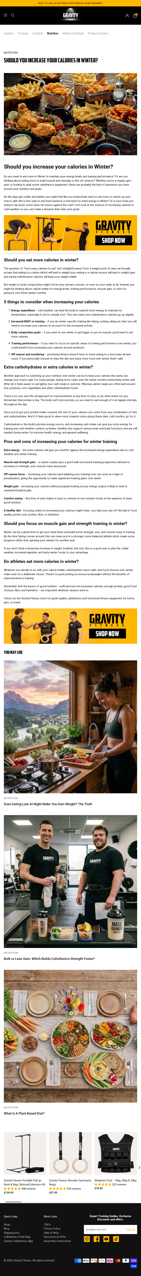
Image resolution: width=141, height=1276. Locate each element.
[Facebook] (97, 1239)
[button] (12, 1188)
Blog (6, 1228)
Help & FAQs (51, 1232)
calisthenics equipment (54, 184)
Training (22, 33)
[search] (12, 15)
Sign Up (130, 1229)
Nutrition (52, 33)
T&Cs (47, 1224)
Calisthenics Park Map (17, 1236)
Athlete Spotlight (73, 33)
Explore (9, 33)
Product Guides (98, 33)
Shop (7, 1224)
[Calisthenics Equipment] (70, 249)
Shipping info (11, 1232)
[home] (70, 15)
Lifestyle (37, 33)
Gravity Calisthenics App (18, 1241)
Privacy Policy (52, 1228)
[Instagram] (87, 1239)
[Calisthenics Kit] (70, 642)
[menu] (5, 15)
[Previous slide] (4, 1167)
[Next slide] (137, 1167)
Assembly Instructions (57, 1241)
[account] (127, 15)
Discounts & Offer (55, 1236)
